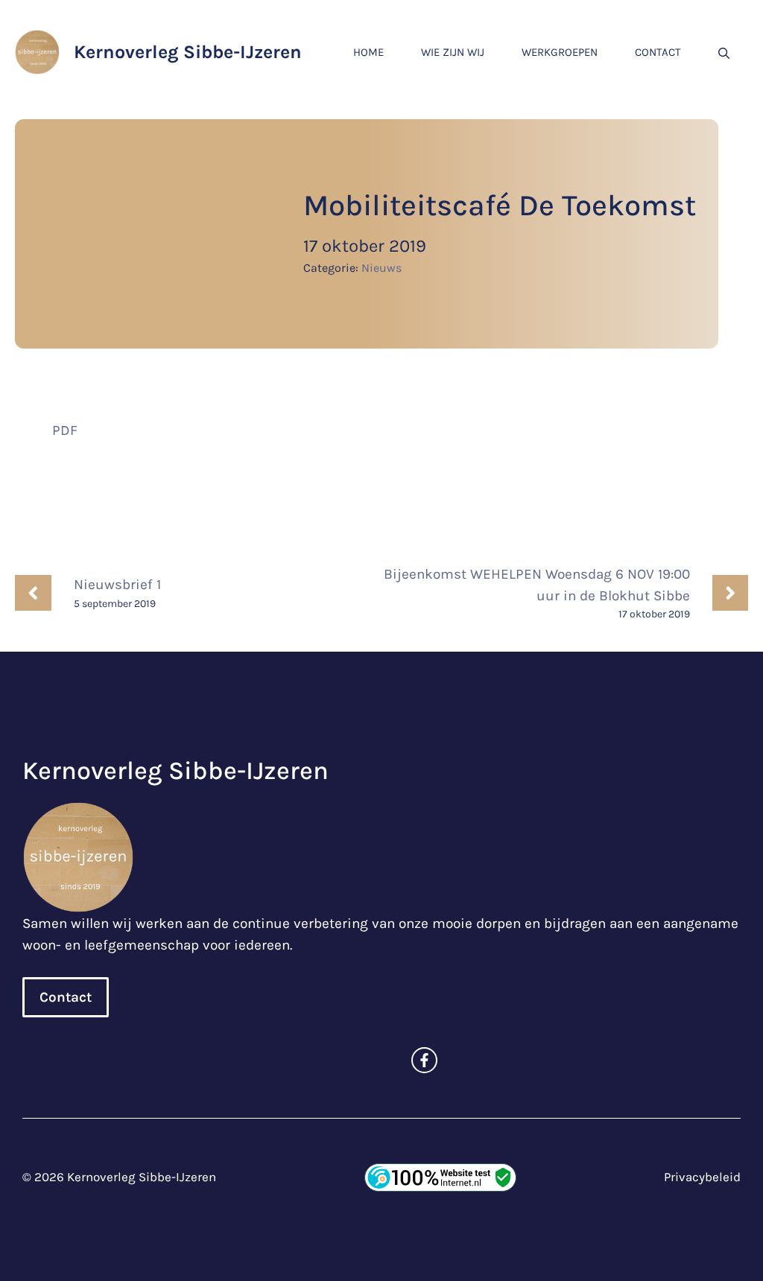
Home (368, 52)
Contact (658, 52)
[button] (724, 52)
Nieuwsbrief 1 (117, 584)
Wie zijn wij (452, 52)
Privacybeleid (702, 1176)
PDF (64, 430)
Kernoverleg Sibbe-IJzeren (188, 52)
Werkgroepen (560, 52)
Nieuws (381, 268)
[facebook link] (424, 1060)
